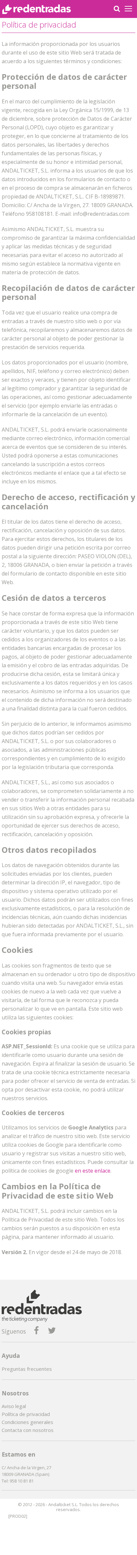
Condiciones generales (27, 1422)
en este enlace (92, 1170)
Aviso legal (14, 1406)
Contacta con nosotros (28, 1430)
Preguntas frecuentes (27, 1368)
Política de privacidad (26, 1414)
